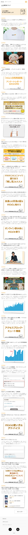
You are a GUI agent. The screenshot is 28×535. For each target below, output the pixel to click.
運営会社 (4, 518)
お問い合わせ (5, 521)
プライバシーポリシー (7, 524)
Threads (17, 529)
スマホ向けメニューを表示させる (26, 2)
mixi (2, 2)
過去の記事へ (20, 511)
